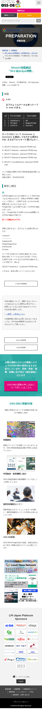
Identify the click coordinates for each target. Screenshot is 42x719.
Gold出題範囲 (21, 347)
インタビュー (22, 692)
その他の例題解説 (21, 284)
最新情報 (8, 689)
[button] (39, 2)
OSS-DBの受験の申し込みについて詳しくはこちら (21, 386)
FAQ (31, 692)
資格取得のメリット (30, 689)
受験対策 (5, 50)
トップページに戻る (23, 677)
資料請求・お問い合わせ (21, 695)
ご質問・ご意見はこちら (15, 314)
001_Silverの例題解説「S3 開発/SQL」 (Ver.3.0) (21, 53)
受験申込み (21, 10)
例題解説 (14, 50)
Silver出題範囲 (21, 340)
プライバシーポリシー (21, 702)
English (29, 15)
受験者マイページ (9, 15)
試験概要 (17, 689)
